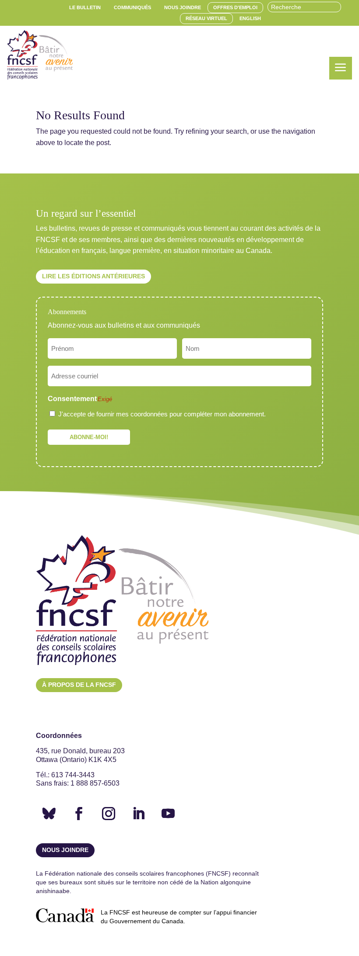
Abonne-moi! (89, 437)
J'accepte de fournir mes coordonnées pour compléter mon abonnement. (162, 414)
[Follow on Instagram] (108, 813)
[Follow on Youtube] (168, 813)
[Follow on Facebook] (79, 813)
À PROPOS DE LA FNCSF (79, 684)
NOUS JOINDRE (65, 849)
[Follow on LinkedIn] (138, 813)
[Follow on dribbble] (49, 813)
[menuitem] (85, 7)
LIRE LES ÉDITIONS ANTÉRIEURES (93, 276)
